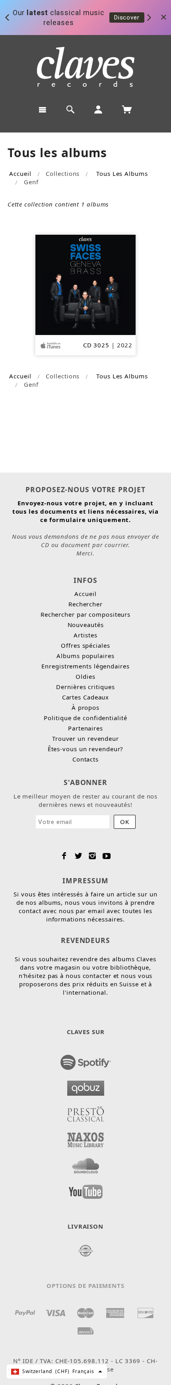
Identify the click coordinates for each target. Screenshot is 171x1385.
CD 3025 (96, 345)
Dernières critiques (85, 687)
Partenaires (85, 728)
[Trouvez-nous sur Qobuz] (86, 1086)
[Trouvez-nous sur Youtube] (86, 1189)
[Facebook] (64, 856)
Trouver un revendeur (85, 738)
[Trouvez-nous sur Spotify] (86, 1060)
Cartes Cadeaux (85, 697)
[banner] (85, 67)
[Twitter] (78, 856)
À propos (85, 707)
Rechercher (85, 604)
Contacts (85, 759)
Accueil (20, 173)
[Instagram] (92, 856)
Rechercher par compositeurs (85, 614)
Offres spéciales (85, 645)
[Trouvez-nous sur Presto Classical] (86, 1112)
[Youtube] (107, 856)
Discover (127, 17)
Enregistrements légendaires (85, 666)
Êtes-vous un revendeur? (86, 749)
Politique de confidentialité (85, 718)
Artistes (85, 635)
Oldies (85, 676)
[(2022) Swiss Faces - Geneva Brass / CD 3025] (85, 284)
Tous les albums (122, 173)
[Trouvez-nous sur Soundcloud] (86, 1163)
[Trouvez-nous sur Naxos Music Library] (86, 1138)
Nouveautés (86, 625)
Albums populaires (85, 656)
